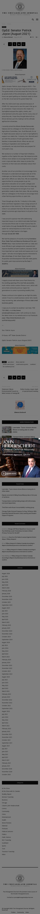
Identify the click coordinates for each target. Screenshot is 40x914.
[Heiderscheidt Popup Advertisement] (20, 477)
